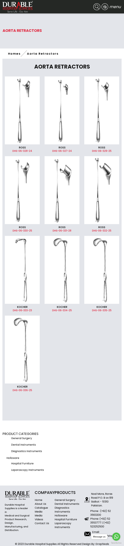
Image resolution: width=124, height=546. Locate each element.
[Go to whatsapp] (116, 537)
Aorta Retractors (42, 54)
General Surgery (65, 500)
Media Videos (39, 517)
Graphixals (102, 544)
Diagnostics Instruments (62, 510)
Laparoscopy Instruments (63, 525)
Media (38, 512)
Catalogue (41, 508)
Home (38, 500)
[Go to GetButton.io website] (116, 543)
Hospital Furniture (66, 519)
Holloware (61, 515)
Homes (14, 54)
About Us (40, 504)
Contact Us (42, 523)
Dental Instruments (67, 504)
